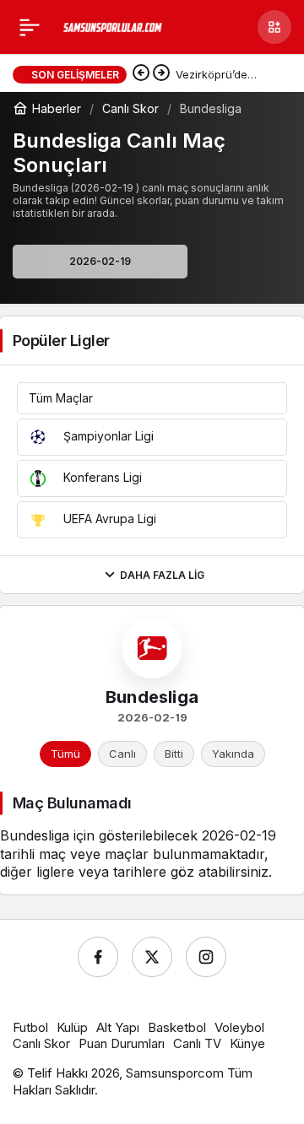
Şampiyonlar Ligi (107, 436)
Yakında (233, 753)
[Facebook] (98, 957)
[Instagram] (206, 957)
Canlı (122, 753)
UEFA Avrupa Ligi (108, 518)
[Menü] (29, 27)
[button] (274, 27)
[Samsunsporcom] (113, 26)
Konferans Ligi (101, 477)
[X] (152, 957)
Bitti (174, 753)
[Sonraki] (161, 74)
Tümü (65, 753)
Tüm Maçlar (61, 398)
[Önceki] (141, 74)
